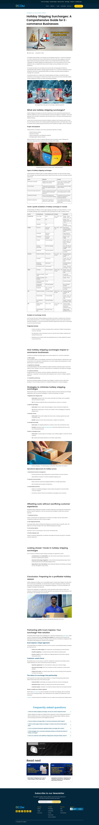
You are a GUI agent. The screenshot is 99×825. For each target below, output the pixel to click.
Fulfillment (52, 6)
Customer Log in (78, 1)
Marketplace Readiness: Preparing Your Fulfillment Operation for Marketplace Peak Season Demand (61, 779)
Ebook (61, 810)
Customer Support (53, 1)
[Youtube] (25, 811)
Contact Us (72, 1)
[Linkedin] (17, 811)
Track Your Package (45, 1)
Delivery (47, 6)
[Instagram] (19, 811)
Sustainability (63, 6)
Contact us (29, 697)
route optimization (48, 427)
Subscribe (56, 801)
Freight (58, 6)
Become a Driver (61, 1)
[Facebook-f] (22, 811)
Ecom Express (66, 635)
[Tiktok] (28, 811)
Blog (61, 808)
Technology (67, 1)
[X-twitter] (30, 811)
